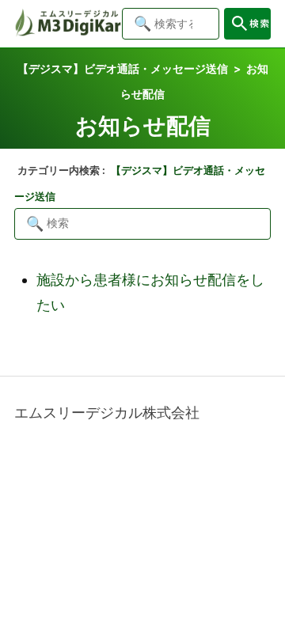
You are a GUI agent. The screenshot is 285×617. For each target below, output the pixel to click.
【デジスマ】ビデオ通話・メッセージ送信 (122, 68)
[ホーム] (68, 32)
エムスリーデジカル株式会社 (107, 412)
